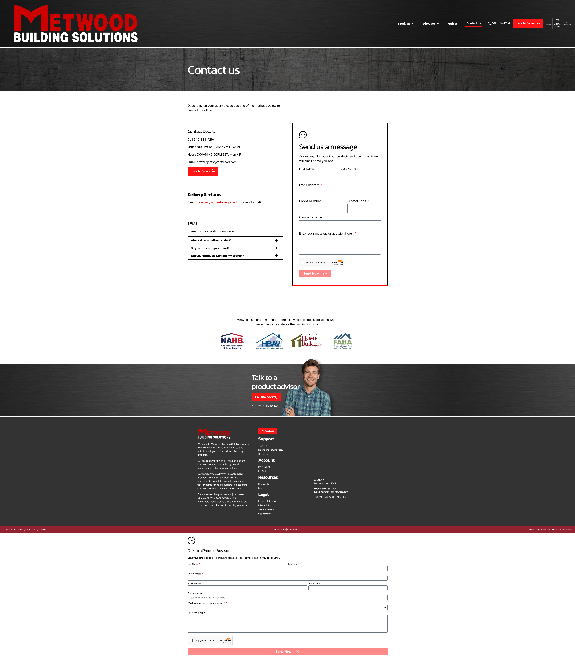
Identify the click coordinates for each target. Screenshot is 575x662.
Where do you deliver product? (211, 240)
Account (567, 25)
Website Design (534, 529)
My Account (264, 467)
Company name (310, 217)
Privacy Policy (264, 505)
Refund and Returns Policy (270, 449)
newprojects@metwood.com (216, 162)
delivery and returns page (217, 202)
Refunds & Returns (267, 501)
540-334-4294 (204, 139)
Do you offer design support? (210, 248)
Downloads (263, 484)
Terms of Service (266, 509)
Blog (260, 488)
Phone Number (310, 201)
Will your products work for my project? (217, 255)
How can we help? (196, 612)
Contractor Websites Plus (561, 529)
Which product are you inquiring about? (206, 603)
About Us (262, 445)
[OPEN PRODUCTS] (412, 23)
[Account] (567, 22)
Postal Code (358, 201)
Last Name (349, 168)
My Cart (262, 471)
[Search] (548, 22)
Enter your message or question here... (326, 233)
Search (548, 25)
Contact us (263, 454)
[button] (235, 240)
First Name (307, 168)
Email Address (309, 184)
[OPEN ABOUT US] (437, 23)
